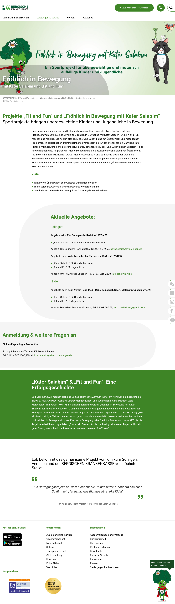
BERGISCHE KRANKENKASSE (15, 98)
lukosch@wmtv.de (122, 273)
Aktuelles (88, 17)
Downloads (96, 551)
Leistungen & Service (48, 17)
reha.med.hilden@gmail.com (129, 307)
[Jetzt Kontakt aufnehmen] (161, 8)
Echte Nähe (52, 563)
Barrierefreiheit (98, 538)
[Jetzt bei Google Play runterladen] (22, 543)
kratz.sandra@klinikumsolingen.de (53, 355)
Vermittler (51, 567)
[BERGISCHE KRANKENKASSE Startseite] (17, 8)
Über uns (51, 559)
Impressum (96, 559)
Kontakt (71, 17)
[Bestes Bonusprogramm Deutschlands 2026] (53, 586)
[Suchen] (171, 8)
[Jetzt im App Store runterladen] (22, 536)
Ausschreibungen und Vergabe (106, 534)
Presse (93, 563)
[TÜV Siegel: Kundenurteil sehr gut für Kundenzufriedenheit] (19, 586)
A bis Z (63, 98)
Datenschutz (96, 543)
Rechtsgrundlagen (100, 547)
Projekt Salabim (16, 101)
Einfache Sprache (99, 555)
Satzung (50, 547)
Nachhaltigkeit (54, 543)
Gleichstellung (54, 555)
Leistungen (54, 98)
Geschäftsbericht (55, 538)
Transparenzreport (56, 551)
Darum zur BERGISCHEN (16, 17)
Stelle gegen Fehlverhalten (104, 567)
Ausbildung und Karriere (59, 534)
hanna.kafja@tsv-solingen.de (126, 248)
